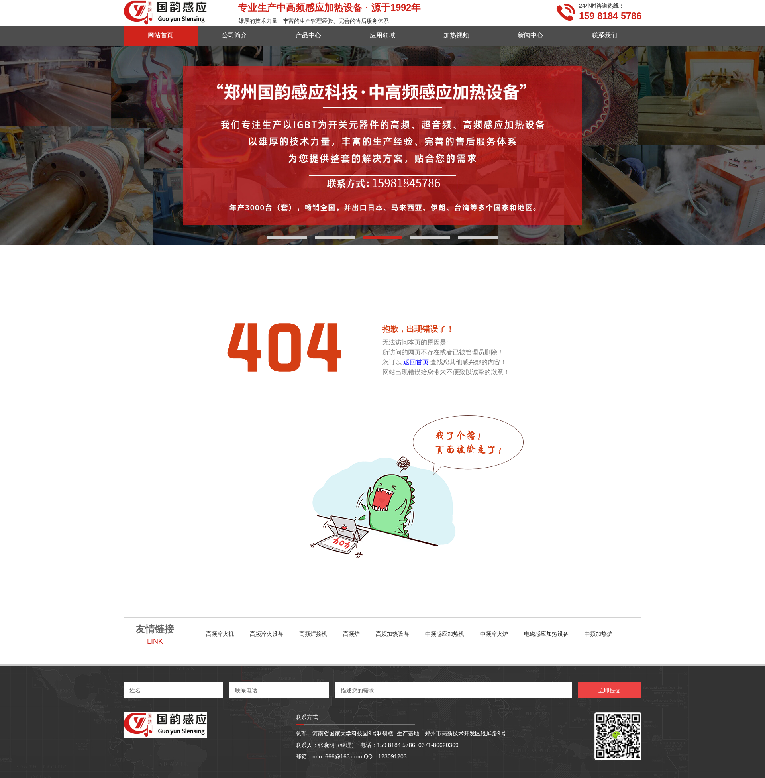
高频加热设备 (392, 634)
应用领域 (382, 35)
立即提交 (609, 690)
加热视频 (456, 35)
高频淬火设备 (266, 634)
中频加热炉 (598, 634)
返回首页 (416, 362)
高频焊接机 (313, 634)
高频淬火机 (220, 634)
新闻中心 (530, 35)
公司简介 (234, 35)
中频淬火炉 (494, 634)
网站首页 (160, 35)
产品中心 (308, 35)
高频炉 (351, 634)
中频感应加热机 (444, 634)
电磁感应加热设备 (546, 634)
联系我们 (604, 35)
